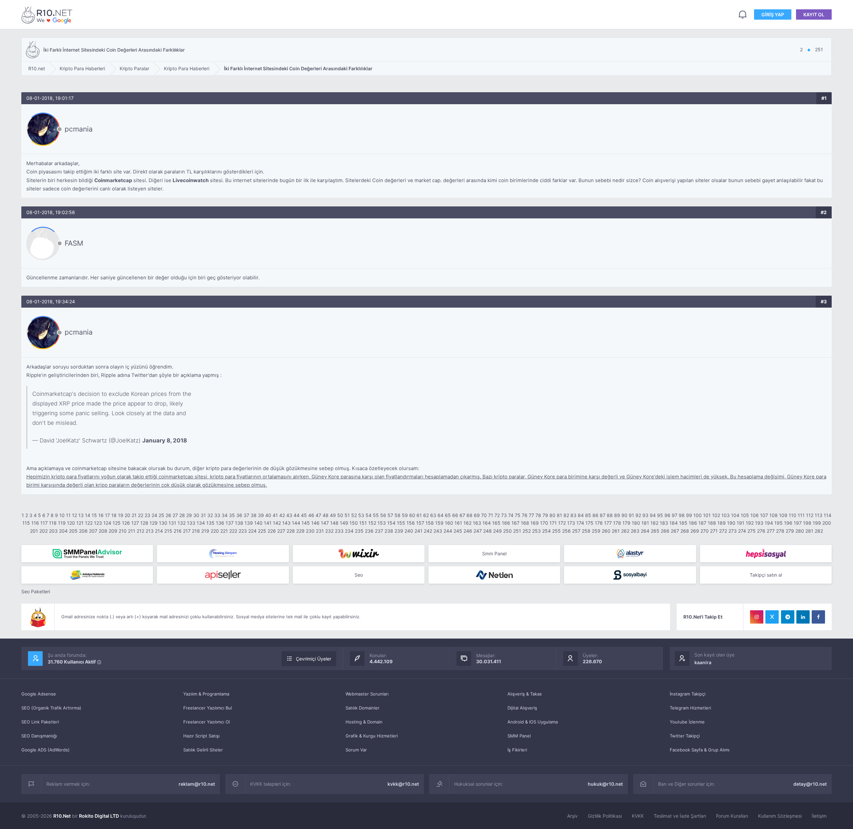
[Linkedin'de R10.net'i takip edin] (803, 617)
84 (581, 515)
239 (399, 531)
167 (515, 523)
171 (553, 523)
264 (645, 531)
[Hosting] (223, 553)
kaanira (702, 662)
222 (233, 531)
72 (497, 515)
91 (631, 515)
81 (559, 515)
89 (617, 515)
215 (168, 531)
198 (807, 523)
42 (282, 515)
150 (354, 523)
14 (87, 515)
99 (689, 515)
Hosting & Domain (364, 721)
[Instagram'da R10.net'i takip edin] (756, 617)
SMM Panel (519, 735)
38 (254, 515)
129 (154, 523)
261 (616, 531)
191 (740, 523)
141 (268, 523)
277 (771, 531)
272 (723, 531)
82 (566, 515)
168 (525, 523)
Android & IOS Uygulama (532, 721)
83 (573, 515)
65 (448, 515)
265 (655, 531)
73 (504, 515)
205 (73, 531)
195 (778, 523)
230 (310, 531)
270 (704, 531)
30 (196, 515)
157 (420, 523)
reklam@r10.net (197, 784)
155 (401, 523)
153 (382, 523)
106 (754, 515)
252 (526, 531)
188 (712, 523)
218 (196, 531)
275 (751, 531)
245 (457, 531)
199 (817, 523)
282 (819, 531)
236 (369, 531)
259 (596, 531)
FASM (74, 243)
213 (150, 531)
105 (745, 515)
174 (580, 523)
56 (383, 515)
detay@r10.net (810, 784)
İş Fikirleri (517, 749)
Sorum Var (356, 749)
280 (799, 531)
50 (340, 515)
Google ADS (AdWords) (45, 749)
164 (486, 523)
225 (262, 531)
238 (389, 531)
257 (576, 531)
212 (140, 531)
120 (71, 523)
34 (225, 515)
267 (675, 531)
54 (369, 515)
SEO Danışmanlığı (39, 735)
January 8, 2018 (164, 440)
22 (140, 515)
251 (517, 531)
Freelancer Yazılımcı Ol (206, 721)
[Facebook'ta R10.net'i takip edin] (818, 617)
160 (449, 523)
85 (588, 515)
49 (333, 515)
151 (363, 523)
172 (562, 523)
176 (599, 523)
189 (721, 523)
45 (304, 515)
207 (93, 531)
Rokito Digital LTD (99, 816)
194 (769, 523)
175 (589, 523)
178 (617, 523)
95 (660, 515)
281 (809, 531)
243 (437, 531)
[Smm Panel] (766, 553)
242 (428, 531)
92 (638, 515)
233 (339, 531)
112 (809, 515)
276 (761, 531)
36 (239, 515)
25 (161, 515)
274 (742, 531)
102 (716, 515)
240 (409, 531)
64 (440, 515)
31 (203, 515)
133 (191, 523)
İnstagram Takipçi (687, 693)
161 (458, 523)
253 (536, 531)
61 (419, 515)
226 (272, 531)
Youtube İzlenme (687, 721)
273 (732, 531)
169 (534, 523)
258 (586, 531)
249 (497, 531)
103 (725, 515)
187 (702, 523)
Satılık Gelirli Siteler (203, 749)
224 (252, 531)
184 (673, 523)
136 (220, 523)
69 (477, 515)
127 (135, 523)
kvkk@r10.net (403, 784)
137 (230, 523)
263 (635, 531)
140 (258, 523)
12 (74, 515)
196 (788, 523)
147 (325, 523)
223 (243, 531)
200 (826, 523)
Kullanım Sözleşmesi (780, 816)
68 (469, 515)
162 (467, 523)
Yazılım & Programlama (206, 693)
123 (98, 523)
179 (626, 523)
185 (683, 523)
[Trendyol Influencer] (359, 553)
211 (131, 531)
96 (667, 515)
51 (347, 515)
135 (210, 523)
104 (735, 515)
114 (827, 515)
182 (654, 523)
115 (26, 523)
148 (334, 523)
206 (83, 531)
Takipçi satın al (766, 575)
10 (62, 515)
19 (120, 515)
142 (277, 523)
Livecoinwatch (191, 180)
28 (182, 515)
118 (53, 523)
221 (224, 531)
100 (697, 515)
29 (189, 515)
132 (182, 523)
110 (792, 515)
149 (344, 523)
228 (291, 531)
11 (68, 515)
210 (123, 531)
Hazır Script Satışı (201, 735)
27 (175, 515)
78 (538, 515)
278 (780, 531)
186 (693, 523)
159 (439, 523)
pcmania (79, 129)
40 (268, 515)
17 (107, 515)
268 (684, 531)
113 (818, 515)
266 (665, 531)
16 (101, 515)
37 (246, 515)
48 (326, 515)
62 (426, 515)
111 (801, 515)
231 (320, 531)
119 (62, 523)
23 (147, 515)
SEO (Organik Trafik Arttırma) (51, 707)
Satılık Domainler (363, 707)
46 (311, 515)
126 (126, 523)
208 (103, 531)
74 (510, 515)
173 (571, 523)
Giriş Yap (772, 14)
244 (447, 531)
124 (107, 523)
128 (144, 523)
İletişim (819, 816)
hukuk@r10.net (605, 784)
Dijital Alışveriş (522, 707)
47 (318, 515)
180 (636, 523)
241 (419, 531)
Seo (359, 575)
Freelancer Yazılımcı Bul (207, 707)
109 (783, 515)
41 (275, 515)
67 (462, 515)
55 (376, 515)
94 (653, 515)
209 (113, 531)
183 (664, 523)
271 (714, 531)
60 (412, 515)
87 (602, 515)
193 (759, 523)
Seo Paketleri (35, 591)
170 (544, 523)
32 (210, 515)
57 (390, 515)
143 (286, 523)
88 (610, 515)
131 (172, 523)
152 (372, 523)
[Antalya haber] (87, 575)
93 (645, 515)
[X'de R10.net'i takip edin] (772, 617)
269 (694, 531)
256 (566, 531)
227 (281, 531)
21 (134, 515)
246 (467, 531)
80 (552, 515)
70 (484, 515)
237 (379, 531)
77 (531, 515)
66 (455, 515)
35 (232, 515)
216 (178, 531)
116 (35, 523)
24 (154, 515)
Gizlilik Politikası (605, 816)
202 (43, 531)
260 (606, 531)
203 (53, 531)
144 (296, 523)
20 (127, 515)
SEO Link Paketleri (40, 721)
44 (297, 515)
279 (790, 531)
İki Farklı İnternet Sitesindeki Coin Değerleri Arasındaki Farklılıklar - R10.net (48, 14)
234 (349, 531)
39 (261, 515)
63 (433, 515)
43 (289, 515)
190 (731, 523)
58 (398, 515)
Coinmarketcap (113, 180)
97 (674, 515)
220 (215, 531)
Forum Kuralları (732, 816)
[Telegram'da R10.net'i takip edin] (787, 617)
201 (34, 531)
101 (707, 515)
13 (81, 515)
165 (496, 523)
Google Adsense (38, 693)
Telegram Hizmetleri (690, 707)
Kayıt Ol (813, 14)
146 (315, 523)
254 (546, 531)
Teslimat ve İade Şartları (680, 816)
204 (63, 531)
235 (359, 531)
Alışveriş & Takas (524, 693)
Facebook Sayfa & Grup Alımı (699, 749)
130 (163, 523)
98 (682, 515)
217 (187, 531)
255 (556, 531)
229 (300, 531)
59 (405, 515)
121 (80, 523)
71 (490, 515)
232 (329, 531)
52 (354, 515)
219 (205, 531)
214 (159, 531)
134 (201, 523)
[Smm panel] (87, 553)
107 (764, 515)
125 (117, 523)
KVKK (638, 816)
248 (487, 531)
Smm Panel (494, 553)
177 (608, 523)
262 (625, 531)
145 (306, 523)
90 (624, 515)
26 (168, 515)
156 (411, 523)
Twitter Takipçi (685, 735)
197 (798, 523)
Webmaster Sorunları (367, 693)
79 (545, 515)
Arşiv (572, 816)
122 (89, 523)
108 (773, 515)
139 (249, 523)
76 (524, 515)
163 (477, 523)
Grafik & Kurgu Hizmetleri (372, 735)
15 (94, 515)
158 (430, 523)
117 (44, 523)
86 (595, 515)
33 (217, 515)
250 (507, 531)
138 (239, 523)
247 (477, 531)
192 (750, 523)
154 (391, 523)
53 (361, 515)
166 (506, 523)
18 (114, 515)
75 (517, 515)
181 (645, 523)
